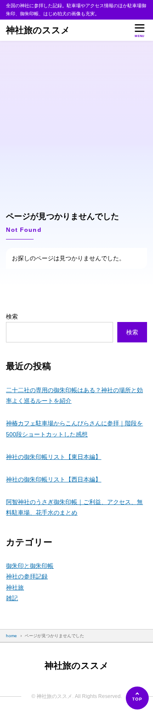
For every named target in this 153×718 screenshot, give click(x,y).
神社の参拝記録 (27, 576)
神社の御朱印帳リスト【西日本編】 (53, 479)
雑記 (12, 598)
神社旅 (15, 587)
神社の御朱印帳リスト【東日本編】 (53, 456)
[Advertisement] (76, 121)
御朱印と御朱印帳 (30, 565)
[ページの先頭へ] (137, 698)
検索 (12, 316)
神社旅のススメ (38, 30)
